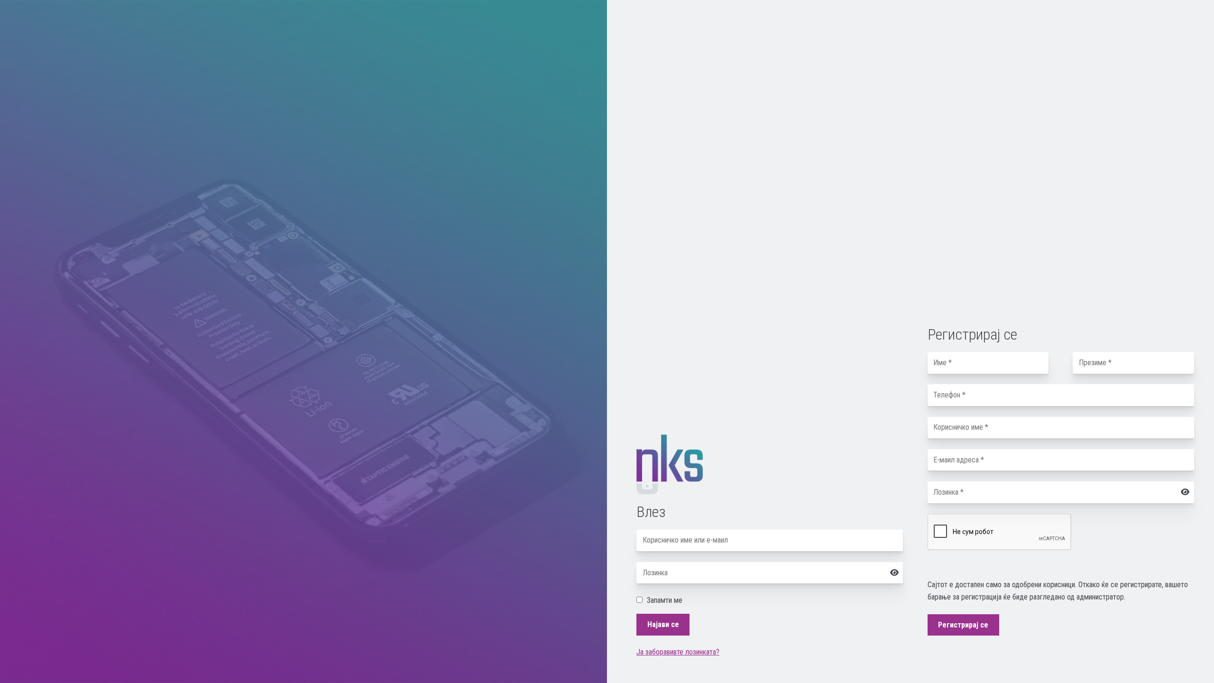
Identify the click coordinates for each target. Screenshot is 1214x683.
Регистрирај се (963, 624)
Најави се (663, 624)
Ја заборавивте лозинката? (677, 651)
